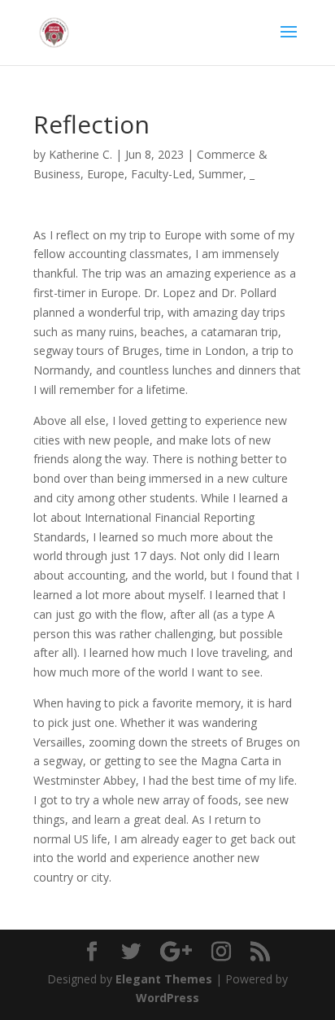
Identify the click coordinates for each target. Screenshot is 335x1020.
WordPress (167, 997)
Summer (220, 174)
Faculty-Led (161, 174)
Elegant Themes (163, 979)
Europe (105, 174)
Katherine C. (80, 154)
